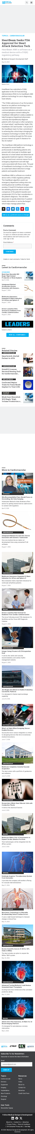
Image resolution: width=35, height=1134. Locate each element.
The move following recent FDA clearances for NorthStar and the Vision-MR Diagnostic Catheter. (17, 619)
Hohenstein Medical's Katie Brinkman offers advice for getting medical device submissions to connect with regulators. (17, 504)
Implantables (8, 379)
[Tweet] (17, 209)
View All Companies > (17, 335)
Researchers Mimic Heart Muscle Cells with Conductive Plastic (17, 804)
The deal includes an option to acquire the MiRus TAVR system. (15, 954)
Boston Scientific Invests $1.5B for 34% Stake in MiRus (15, 950)
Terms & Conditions (24, 1124)
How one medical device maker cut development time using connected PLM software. (15, 542)
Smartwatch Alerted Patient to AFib (10, 357)
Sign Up (6, 1070)
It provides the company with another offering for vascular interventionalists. (16, 882)
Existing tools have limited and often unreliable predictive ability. (17, 991)
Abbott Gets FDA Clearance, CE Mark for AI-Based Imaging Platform (17, 1022)
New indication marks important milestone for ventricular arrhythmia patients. (16, 582)
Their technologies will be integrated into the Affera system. (16, 843)
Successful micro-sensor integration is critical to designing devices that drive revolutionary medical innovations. (17, 735)
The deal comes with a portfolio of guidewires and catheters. (17, 772)
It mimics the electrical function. (12, 808)
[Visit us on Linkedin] (12, 1118)
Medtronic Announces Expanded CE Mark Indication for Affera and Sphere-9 (12, 298)
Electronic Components (10, 725)
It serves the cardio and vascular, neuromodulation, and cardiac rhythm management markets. (13, 658)
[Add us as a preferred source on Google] (27, 209)
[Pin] (22, 209)
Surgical (6, 873)
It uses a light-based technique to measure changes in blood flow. (16, 918)
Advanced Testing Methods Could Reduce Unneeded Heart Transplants (16, 986)
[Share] (8, 209)
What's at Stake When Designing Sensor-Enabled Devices (16, 729)
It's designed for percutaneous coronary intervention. (15, 1027)
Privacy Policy (11, 1124)
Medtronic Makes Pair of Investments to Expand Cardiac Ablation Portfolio (16, 838)
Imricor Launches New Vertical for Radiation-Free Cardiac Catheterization (11, 310)
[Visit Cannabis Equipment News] (21, 1046)
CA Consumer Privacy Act (15, 1126)
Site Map (27, 1126)
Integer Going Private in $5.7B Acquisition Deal (16, 652)
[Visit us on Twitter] (21, 1118)
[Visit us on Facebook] (16, 1118)
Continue (9, 251)
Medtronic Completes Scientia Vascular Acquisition (16, 768)
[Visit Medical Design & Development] (4, 1046)
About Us (9, 1122)
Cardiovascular (17, 36)
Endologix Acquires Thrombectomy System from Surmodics (17, 877)
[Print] (3, 209)
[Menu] (31, 2)
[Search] (27, 2)
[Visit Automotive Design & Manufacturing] (30, 1046)
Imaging (5, 609)
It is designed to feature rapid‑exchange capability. (15, 695)
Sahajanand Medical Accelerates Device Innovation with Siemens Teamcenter (10, 286)
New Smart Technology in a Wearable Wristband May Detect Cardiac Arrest (15, 913)
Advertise (26, 1122)
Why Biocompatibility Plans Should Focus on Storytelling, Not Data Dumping (17, 498)
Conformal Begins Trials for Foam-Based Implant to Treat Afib (11, 384)
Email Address (8, 242)
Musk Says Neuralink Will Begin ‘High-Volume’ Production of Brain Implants (12, 276)
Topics (5, 36)
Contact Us (17, 1122)
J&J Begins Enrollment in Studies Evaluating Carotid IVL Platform (17, 690)
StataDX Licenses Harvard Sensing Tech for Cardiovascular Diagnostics (11, 371)
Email (2, 1060)
